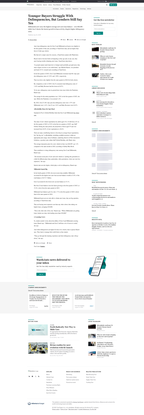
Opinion (45, 4)
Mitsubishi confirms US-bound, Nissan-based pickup (108, 49)
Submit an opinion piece (72, 379)
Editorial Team (50, 377)
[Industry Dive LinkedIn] (29, 376)
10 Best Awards (66, 4)
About (48, 374)
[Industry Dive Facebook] (32, 376)
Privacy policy (55, 409)
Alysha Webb (33, 40)
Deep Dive (39, 4)
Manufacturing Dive (48, 1)
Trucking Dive (73, 1)
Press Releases (57, 4)
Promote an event (71, 382)
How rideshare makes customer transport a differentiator (103, 114)
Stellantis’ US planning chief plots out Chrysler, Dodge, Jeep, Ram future (105, 344)
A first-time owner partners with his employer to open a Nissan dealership (106, 354)
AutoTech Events (50, 393)
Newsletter (49, 382)
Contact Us (49, 379)
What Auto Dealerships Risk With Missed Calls (105, 93)
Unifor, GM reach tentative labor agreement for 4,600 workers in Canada (106, 76)
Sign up (114, 4)
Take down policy (72, 409)
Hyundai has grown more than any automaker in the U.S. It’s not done (104, 188)
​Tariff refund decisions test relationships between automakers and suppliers (104, 197)
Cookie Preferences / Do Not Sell (87, 409)
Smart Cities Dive (57, 1)
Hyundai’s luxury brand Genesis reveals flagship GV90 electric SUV (108, 66)
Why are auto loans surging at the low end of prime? (107, 58)
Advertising (69, 374)
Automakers (56, 8)
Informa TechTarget (78, 402)
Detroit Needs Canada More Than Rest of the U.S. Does (103, 206)
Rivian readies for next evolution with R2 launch (61, 346)
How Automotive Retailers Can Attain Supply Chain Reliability (105, 103)
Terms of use (63, 409)
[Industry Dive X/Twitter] (35, 376)
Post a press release (102, 173)
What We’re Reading (51, 390)
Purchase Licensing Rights (53, 385)
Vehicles (89, 8)
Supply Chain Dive (65, 1)
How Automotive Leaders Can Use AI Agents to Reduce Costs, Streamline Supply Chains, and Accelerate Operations (104, 225)
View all (94, 122)
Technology (83, 8)
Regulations (75, 8)
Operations (68, 8)
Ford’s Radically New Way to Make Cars (62, 328)
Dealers (62, 8)
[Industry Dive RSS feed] (38, 376)
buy (75, 113)
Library (50, 4)
